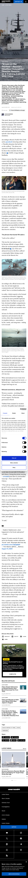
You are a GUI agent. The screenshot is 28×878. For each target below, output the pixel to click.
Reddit (14, 740)
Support (14, 827)
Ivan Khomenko (9, 114)
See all (24, 748)
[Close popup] (26, 862)
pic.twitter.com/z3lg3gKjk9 (11, 545)
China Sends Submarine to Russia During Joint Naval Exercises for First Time (10, 689)
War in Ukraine (5, 769)
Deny (14, 467)
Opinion (4, 819)
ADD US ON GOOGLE (14, 874)
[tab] (13, 780)
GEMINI (6, 639)
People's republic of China (8, 727)
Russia (18, 727)
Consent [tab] (5, 413)
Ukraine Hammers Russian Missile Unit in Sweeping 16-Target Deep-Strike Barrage (13, 772)
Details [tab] (14, 413)
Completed (12, 674)
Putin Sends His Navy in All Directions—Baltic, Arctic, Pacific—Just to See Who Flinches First (10, 713)
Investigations (6, 807)
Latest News (5, 794)
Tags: (3, 724)
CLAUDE (24, 636)
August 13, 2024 (7, 549)
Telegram (15, 737)
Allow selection (14, 462)
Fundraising (5, 730)
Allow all (14, 458)
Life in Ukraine (6, 815)
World (3, 811)
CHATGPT (16, 636)
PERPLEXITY (7, 636)
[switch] (24, 442)
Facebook (7, 737)
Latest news (5, 61)
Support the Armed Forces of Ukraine (12, 662)
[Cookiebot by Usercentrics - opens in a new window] (20, 409)
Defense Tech (6, 802)
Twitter (7, 740)
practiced (9, 142)
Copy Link (22, 740)
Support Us (18, 1)
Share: (4, 734)
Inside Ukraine (6, 823)
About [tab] (23, 413)
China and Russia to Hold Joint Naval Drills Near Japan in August (10, 701)
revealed (6, 476)
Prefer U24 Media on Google (18, 110)
